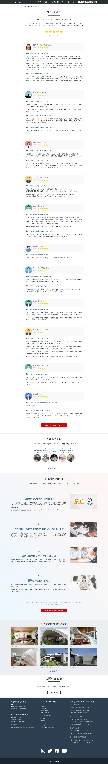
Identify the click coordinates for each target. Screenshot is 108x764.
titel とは (42, 704)
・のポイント (83, 724)
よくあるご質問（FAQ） (46, 715)
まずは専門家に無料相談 (88, 2)
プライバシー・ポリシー (46, 723)
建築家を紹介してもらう (53, 23)
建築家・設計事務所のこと (79, 707)
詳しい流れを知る (53, 468)
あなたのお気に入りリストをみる (19, 708)
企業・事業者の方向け (23, 727)
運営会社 (42, 718)
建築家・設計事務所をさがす (18, 706)
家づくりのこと (75, 716)
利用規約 (42, 720)
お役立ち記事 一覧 (74, 704)
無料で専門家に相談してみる (53, 610)
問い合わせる (53, 692)
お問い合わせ (43, 725)
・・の (82, 721)
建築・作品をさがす (16, 704)
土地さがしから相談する (17, 719)
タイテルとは (44, 2)
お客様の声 (43, 708)
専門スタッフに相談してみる (18, 721)
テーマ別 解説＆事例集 (77, 737)
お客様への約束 (44, 710)
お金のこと (74, 728)
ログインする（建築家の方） (47, 727)
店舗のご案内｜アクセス (46, 712)
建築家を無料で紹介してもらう (54, 425)
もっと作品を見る (53, 671)
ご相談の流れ (55, 2)
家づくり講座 (14, 724)
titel (56, 761)
